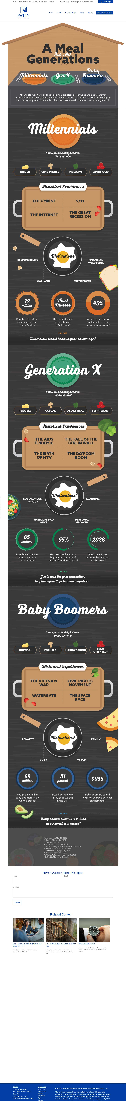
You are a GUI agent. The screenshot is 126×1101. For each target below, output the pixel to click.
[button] (50, 12)
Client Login (107, 2)
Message (16, 887)
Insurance (41, 1096)
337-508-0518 (64, 2)
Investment (42, 1091)
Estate (40, 1093)
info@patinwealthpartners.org (83, 2)
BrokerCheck (103, 1088)
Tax (39, 1098)
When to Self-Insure (87, 944)
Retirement (42, 1089)
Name (15, 876)
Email (66, 876)
